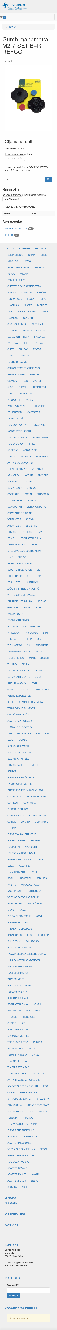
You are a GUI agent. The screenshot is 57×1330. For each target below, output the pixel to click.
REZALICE (12, 317)
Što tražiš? (13, 1285)
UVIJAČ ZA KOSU (37, 903)
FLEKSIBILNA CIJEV (17, 922)
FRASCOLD (43, 494)
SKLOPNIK (39, 424)
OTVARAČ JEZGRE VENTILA (22, 1092)
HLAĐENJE (24, 248)
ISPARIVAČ (13, 481)
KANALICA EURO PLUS (19, 935)
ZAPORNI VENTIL (16, 979)
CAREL (35, 1054)
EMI (47, 733)
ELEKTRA (35, 374)
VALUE (26, 607)
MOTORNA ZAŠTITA (17, 418)
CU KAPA (25, 821)
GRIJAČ (11, 531)
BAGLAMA (39, 336)
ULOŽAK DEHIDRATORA (19, 727)
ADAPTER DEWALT (17, 1168)
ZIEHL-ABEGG (14, 645)
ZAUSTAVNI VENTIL (17, 405)
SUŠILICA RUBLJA (16, 324)
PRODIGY (35, 840)
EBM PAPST (13, 639)
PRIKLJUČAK (14, 632)
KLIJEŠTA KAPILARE (18, 998)
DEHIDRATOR (14, 412)
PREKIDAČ (26, 531)
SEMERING (31, 525)
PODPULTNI (13, 846)
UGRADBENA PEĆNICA (35, 330)
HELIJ (25, 380)
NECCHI (42, 1111)
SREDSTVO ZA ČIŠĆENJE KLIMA (24, 550)
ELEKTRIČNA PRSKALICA (20, 1130)
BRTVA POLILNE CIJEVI (19, 1098)
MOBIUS (28, 475)
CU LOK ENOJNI (15, 815)
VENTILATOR (14, 519)
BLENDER (42, 305)
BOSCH (11, 878)
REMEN (11, 538)
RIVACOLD (32, 500)
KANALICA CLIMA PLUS (19, 928)
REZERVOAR (30, 1136)
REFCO (11, 235)
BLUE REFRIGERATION (19, 569)
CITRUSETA (34, 890)
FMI (38, 733)
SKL (29, 645)
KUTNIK (30, 519)
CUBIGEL (12, 1023)
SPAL (40, 639)
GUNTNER (12, 607)
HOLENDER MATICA (17, 972)
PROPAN (11, 827)
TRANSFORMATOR (17, 1073)
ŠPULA (25, 664)
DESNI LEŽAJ (14, 582)
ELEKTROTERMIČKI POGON (22, 777)
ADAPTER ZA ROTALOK (19, 720)
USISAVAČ (12, 330)
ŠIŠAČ (10, 909)
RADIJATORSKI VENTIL (19, 783)
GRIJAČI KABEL (15, 764)
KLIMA (10, 248)
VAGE (38, 607)
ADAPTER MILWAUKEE (19, 1142)
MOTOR (37, 349)
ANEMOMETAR (15, 1048)
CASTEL (37, 380)
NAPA (10, 311)
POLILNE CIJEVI (15, 443)
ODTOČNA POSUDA (17, 576)
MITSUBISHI (13, 261)
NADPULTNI (31, 846)
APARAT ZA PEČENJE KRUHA (22, 1086)
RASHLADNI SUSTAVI (18, 228)
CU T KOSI (12, 802)
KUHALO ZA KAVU (30, 884)
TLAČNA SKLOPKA (17, 1060)
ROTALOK (37, 544)
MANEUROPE (43, 456)
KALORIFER (25, 865)
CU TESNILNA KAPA (36, 796)
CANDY (44, 311)
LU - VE (28, 481)
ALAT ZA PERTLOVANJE (19, 985)
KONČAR (41, 292)
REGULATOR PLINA (30, 538)
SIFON (31, 1048)
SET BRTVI (38, 1073)
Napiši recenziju (15, 158)
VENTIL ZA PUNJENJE (19, 695)
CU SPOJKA (29, 802)
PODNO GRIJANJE (17, 361)
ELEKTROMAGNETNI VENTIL (22, 834)
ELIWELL (23, 387)
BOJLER (11, 292)
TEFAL (42, 298)
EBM (45, 632)
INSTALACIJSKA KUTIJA (19, 966)
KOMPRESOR (14, 487)
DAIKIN (31, 254)
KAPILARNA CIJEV (16, 683)
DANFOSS (24, 355)
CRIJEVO (23, 349)
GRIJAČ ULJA (14, 1105)
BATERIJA (12, 343)
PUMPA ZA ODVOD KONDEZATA (24, 626)
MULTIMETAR (33, 1010)
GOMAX (11, 689)
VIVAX (28, 261)
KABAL (22, 909)
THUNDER (12, 1016)
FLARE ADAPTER (16, 840)
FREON (33, 443)
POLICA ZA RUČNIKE (18, 1161)
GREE (44, 254)
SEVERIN (28, 317)
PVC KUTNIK (13, 941)
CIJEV (10, 349)
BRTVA (39, 343)
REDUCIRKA (43, 935)
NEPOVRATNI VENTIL (18, 676)
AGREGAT (12, 450)
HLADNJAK (13, 305)
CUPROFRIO (41, 821)
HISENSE (41, 601)
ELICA (10, 865)
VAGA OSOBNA (15, 903)
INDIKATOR (39, 405)
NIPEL (10, 355)
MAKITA (35, 1174)
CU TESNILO (14, 796)
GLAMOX (12, 380)
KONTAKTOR (33, 412)
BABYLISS (41, 878)
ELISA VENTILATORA (18, 1029)
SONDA (24, 689)
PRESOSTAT (13, 399)
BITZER (40, 651)
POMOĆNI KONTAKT (18, 424)
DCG (30, 1111)
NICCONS (43, 475)
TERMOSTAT (39, 387)
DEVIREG (34, 764)
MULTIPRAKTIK (15, 890)
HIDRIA (28, 639)
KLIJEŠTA (12, 1117)
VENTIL (37, 1004)
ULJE (10, 557)
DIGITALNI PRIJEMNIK (19, 916)
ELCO (10, 739)
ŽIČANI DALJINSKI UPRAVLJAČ (23, 588)
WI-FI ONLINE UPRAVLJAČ (21, 594)
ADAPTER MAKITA (16, 1174)
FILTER (26, 343)
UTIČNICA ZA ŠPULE (18, 670)
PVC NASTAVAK (15, 1111)
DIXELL (11, 393)
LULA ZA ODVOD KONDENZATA (23, 960)
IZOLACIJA (37, 468)
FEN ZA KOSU (14, 298)
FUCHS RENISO (15, 657)
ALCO (10, 387)
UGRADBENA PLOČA (18, 336)
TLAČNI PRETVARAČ (18, 1067)
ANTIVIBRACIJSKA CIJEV (20, 462)
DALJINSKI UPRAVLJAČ (19, 601)
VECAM (38, 670)
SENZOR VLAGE (16, 374)
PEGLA (30, 298)
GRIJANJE (40, 248)
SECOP (37, 576)
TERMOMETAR (41, 689)
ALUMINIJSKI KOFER (18, 1186)
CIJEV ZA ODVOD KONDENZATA (24, 286)
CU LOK (11, 821)
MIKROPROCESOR (39, 657)
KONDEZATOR (14, 500)
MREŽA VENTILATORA (19, 733)
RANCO (29, 399)
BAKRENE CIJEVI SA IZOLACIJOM (25, 790)
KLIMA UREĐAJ (15, 254)
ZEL (24, 1023)
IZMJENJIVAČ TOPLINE (19, 752)
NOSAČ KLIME (40, 437)
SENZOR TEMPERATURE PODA (23, 368)
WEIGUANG (42, 645)
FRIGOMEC (32, 632)
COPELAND (13, 494)
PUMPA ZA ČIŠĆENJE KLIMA (22, 1123)
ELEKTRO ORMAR (17, 468)
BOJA (34, 683)
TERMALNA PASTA (17, 1054)
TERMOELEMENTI (17, 544)
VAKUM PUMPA (15, 613)
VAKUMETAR (14, 1010)
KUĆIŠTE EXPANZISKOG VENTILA (25, 701)
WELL (35, 872)
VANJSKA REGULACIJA (19, 859)
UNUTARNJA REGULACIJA (21, 853)
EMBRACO (25, 456)
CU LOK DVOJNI (37, 815)
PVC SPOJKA (32, 941)
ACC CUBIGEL (30, 450)
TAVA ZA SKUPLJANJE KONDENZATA (26, 953)
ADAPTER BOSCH (16, 1180)
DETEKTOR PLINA (36, 506)
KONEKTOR (26, 393)
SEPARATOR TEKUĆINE (19, 513)
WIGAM (24, 273)
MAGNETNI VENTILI (17, 437)
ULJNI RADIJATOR (16, 872)
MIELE (40, 859)
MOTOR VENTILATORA (19, 431)
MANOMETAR (14, 506)
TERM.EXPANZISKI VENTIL (21, 708)
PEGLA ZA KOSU (27, 311)
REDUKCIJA (29, 1016)
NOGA (39, 916)
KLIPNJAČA (32, 582)
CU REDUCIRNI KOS (17, 809)
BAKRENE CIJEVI (16, 280)
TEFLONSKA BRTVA (17, 991)
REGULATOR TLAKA (17, 1004)
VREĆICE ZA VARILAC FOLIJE (23, 897)
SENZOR (12, 771)
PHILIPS (11, 884)
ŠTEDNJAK (37, 324)
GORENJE (26, 292)
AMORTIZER (14, 525)
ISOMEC (22, 739)
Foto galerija (11, 1202)
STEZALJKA (43, 1098)
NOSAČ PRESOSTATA (38, 1105)
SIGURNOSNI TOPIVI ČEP (20, 1155)
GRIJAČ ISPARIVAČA (18, 714)
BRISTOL (31, 487)
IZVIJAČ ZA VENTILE (18, 1035)
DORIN (11, 456)
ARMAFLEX (13, 475)
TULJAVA (12, 664)
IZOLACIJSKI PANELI (18, 746)
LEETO (34, 1180)
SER (39, 569)
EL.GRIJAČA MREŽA (18, 758)
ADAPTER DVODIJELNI (19, 947)
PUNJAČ (37, 1042)
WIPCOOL (27, 1117)
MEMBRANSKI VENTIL (19, 651)
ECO (45, 1086)
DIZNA (38, 676)
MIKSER (28, 305)
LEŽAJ (40, 531)
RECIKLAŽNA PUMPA (18, 620)
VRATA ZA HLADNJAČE (19, 563)
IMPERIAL (40, 267)
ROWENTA (25, 878)
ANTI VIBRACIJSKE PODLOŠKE (23, 1079)
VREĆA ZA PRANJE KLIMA (21, 1149)
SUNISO (22, 557)
